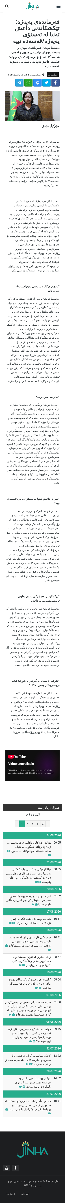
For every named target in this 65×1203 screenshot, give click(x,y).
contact (10, 1194)
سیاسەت (53, 74)
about (25, 1194)
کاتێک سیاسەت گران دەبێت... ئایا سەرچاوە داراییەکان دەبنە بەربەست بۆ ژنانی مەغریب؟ (28, 1060)
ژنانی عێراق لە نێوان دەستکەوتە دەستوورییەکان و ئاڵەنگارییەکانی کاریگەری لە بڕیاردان (31, 961)
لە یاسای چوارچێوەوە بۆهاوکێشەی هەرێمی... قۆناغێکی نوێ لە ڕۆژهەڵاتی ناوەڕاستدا (28, 900)
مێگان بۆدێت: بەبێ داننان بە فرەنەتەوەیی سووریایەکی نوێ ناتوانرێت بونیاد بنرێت (33, 1082)
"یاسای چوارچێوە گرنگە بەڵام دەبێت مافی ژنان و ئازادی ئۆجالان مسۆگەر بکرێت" (29, 983)
